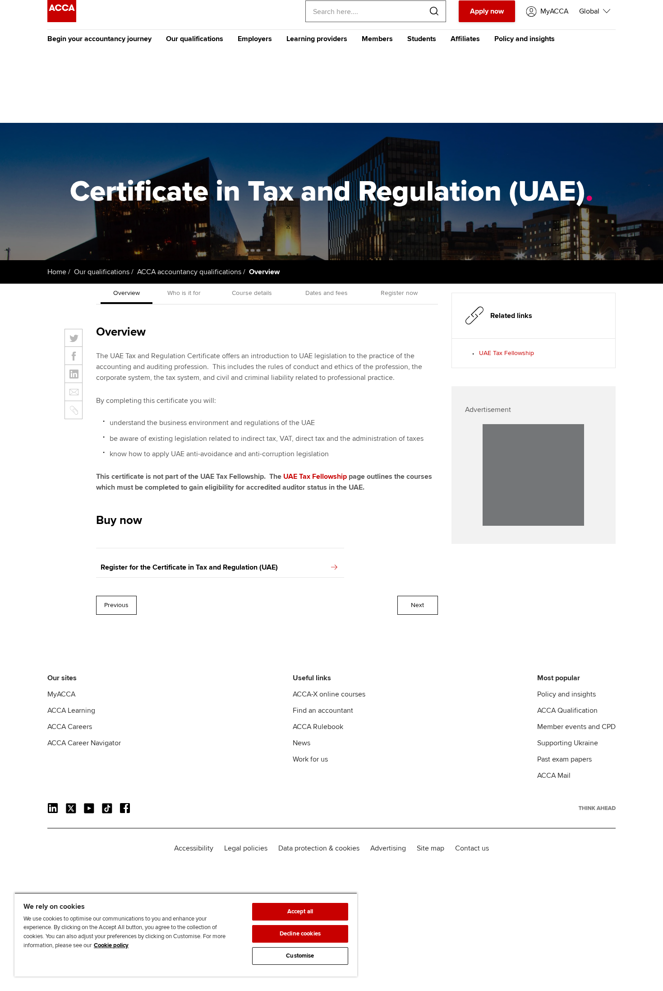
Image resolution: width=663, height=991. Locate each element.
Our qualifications (194, 38)
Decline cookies (300, 933)
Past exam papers (564, 759)
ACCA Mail (554, 775)
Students (421, 38)
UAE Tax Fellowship (315, 476)
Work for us (310, 759)
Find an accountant (323, 710)
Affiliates (465, 38)
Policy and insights (524, 38)
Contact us (472, 848)
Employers (255, 38)
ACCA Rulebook (318, 726)
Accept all (300, 911)
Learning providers (316, 38)
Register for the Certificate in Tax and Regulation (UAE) (189, 567)
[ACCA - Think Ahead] (61, 19)
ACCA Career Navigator (84, 743)
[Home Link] (597, 808)
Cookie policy (111, 945)
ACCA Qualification (567, 710)
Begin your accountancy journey (99, 38)
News (301, 743)
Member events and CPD (576, 726)
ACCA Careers (69, 726)
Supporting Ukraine (567, 743)
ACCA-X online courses (329, 694)
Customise (300, 955)
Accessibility (193, 848)
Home (56, 271)
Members (377, 38)
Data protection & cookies (318, 848)
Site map (430, 848)
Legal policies (245, 848)
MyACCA (61, 694)
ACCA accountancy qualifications (189, 271)
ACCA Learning (71, 710)
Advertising (388, 848)
